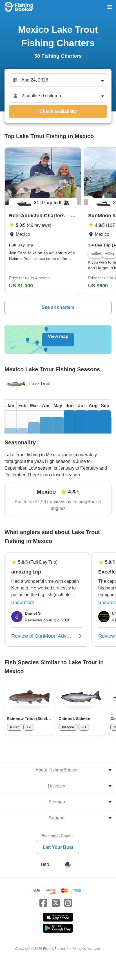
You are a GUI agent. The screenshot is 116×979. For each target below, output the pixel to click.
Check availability (58, 111)
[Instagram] (68, 903)
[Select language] (68, 865)
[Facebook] (43, 903)
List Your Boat (58, 847)
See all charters (58, 307)
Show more (22, 602)
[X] (56, 903)
